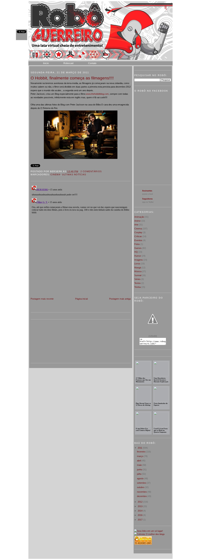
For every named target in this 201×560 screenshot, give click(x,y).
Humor (137, 256)
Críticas (138, 236)
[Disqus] (81, 221)
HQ (136, 252)
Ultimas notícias (74, 174)
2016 (140, 515)
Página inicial (81, 299)
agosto (140, 478)
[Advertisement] (53, 276)
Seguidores (147, 199)
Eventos (138, 240)
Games (138, 248)
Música (137, 271)
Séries (137, 279)
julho (139, 474)
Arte (136, 224)
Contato (92, 63)
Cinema (55, 174)
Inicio (46, 63)
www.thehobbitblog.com (97, 94)
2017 (140, 519)
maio (139, 465)
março (140, 456)
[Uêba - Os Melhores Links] (143, 544)
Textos (137, 283)
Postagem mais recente (42, 299)
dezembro (142, 496)
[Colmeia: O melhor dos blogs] (149, 534)
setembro (142, 483)
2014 (140, 510)
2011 (140, 448)
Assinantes (147, 191)
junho (140, 469)
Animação (139, 217)
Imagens (138, 260)
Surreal (137, 275)
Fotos (137, 244)
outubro (141, 487)
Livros (137, 263)
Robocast (68, 63)
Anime (137, 221)
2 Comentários (91, 171)
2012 (140, 501)
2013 (140, 506)
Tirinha (137, 287)
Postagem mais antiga (120, 299)
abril (139, 460)
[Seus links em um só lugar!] (148, 531)
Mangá (137, 267)
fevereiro (141, 451)
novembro (142, 492)
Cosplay (138, 232)
